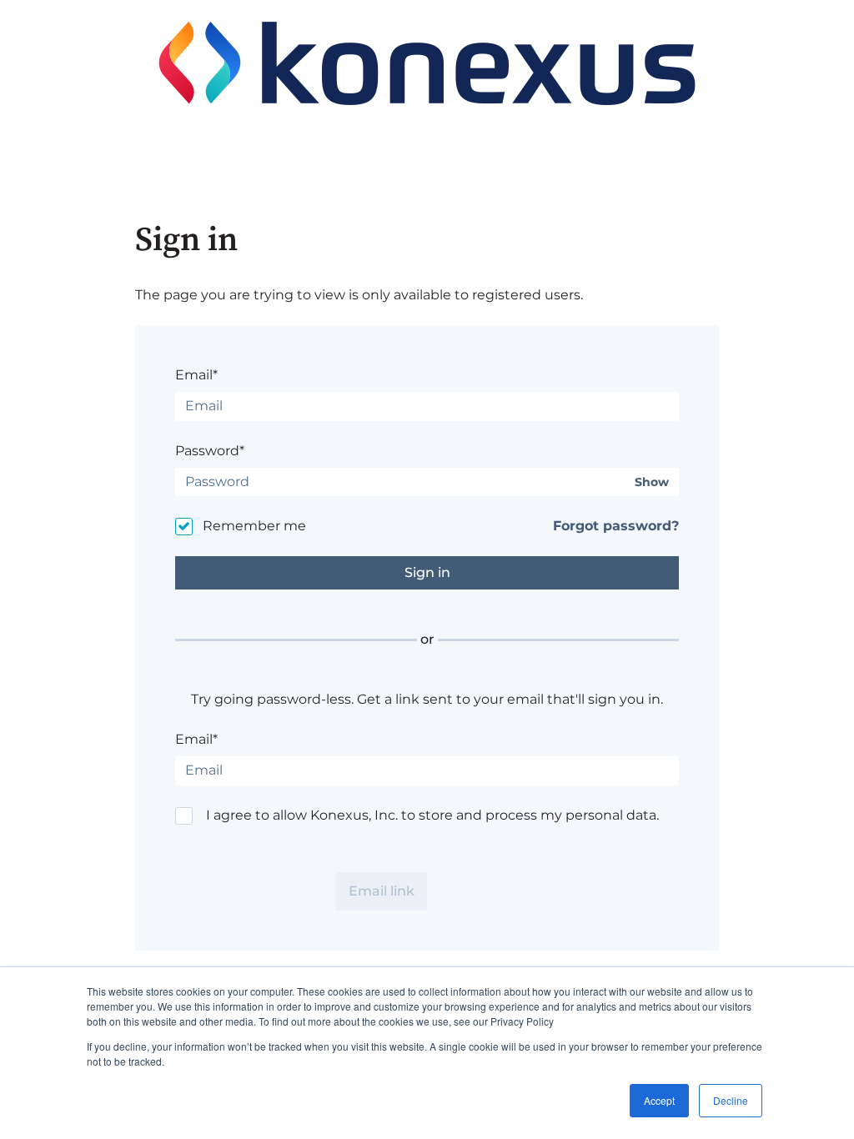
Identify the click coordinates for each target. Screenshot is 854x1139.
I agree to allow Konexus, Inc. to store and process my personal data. (432, 815)
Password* (209, 451)
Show (652, 482)
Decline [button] (730, 1100)
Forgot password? (616, 526)
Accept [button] (659, 1100)
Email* (196, 375)
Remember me (254, 526)
